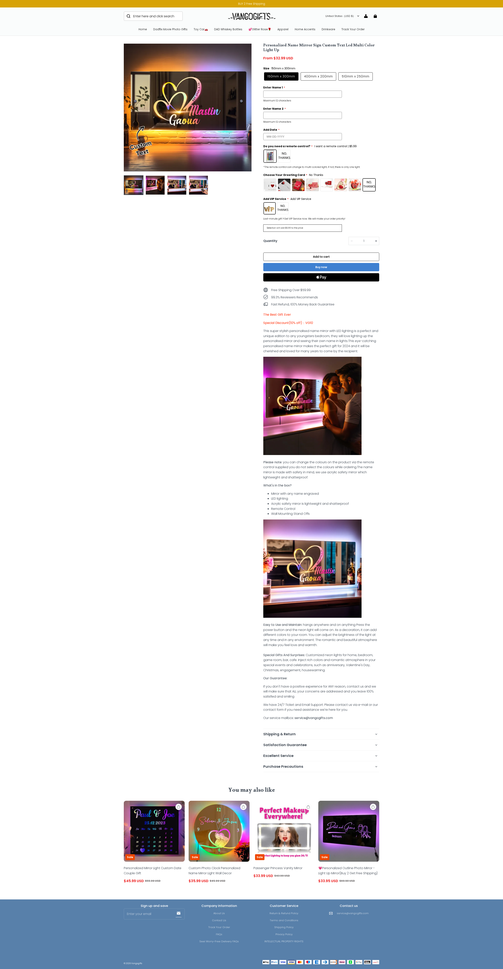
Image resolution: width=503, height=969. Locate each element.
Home (143, 29)
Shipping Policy (284, 927)
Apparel (282, 29)
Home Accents (305, 29)
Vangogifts (136, 963)
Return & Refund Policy (284, 913)
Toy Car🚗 (201, 29)
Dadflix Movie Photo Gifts (170, 29)
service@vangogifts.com (353, 913)
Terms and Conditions (284, 920)
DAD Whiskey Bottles (228, 29)
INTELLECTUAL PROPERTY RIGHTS (283, 941)
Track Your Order (353, 29)
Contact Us (219, 920)
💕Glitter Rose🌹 (260, 29)
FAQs (219, 934)
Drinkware (328, 29)
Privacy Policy (284, 934)
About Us (219, 913)
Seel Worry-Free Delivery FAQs (219, 941)
